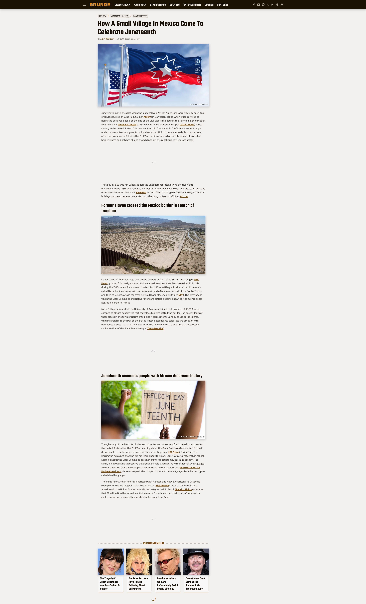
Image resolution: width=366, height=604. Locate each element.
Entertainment (192, 4)
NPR (180, 294)
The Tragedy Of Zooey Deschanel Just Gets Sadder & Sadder (110, 583)
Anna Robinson (107, 39)
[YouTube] (258, 4)
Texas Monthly (155, 328)
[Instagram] (263, 4)
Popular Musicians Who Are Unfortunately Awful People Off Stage (167, 583)
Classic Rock (122, 4)
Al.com (147, 116)
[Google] (277, 4)
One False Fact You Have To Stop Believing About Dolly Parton (138, 583)
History (102, 16)
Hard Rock (140, 4)
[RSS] (282, 4)
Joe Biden (141, 192)
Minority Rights (183, 489)
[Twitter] (268, 4)
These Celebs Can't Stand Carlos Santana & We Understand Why (195, 583)
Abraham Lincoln (127, 124)
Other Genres (158, 4)
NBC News (173, 452)
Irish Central (162, 485)
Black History (140, 16)
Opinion (209, 4)
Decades (175, 4)
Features (222, 4)
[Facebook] (254, 4)
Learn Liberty (187, 124)
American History (119, 15)
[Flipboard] (272, 4)
